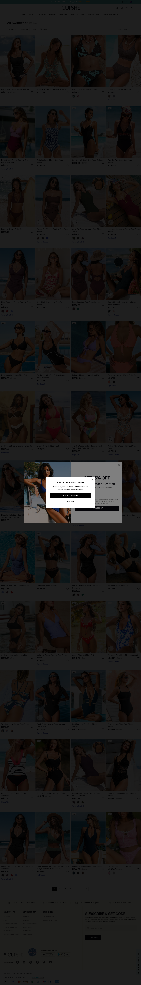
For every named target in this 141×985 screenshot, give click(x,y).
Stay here (70, 502)
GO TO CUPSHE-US (70, 495)
